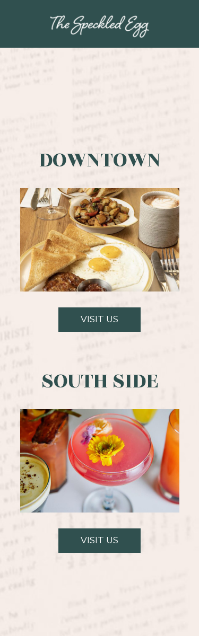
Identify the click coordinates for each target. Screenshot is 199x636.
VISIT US (88, 323)
